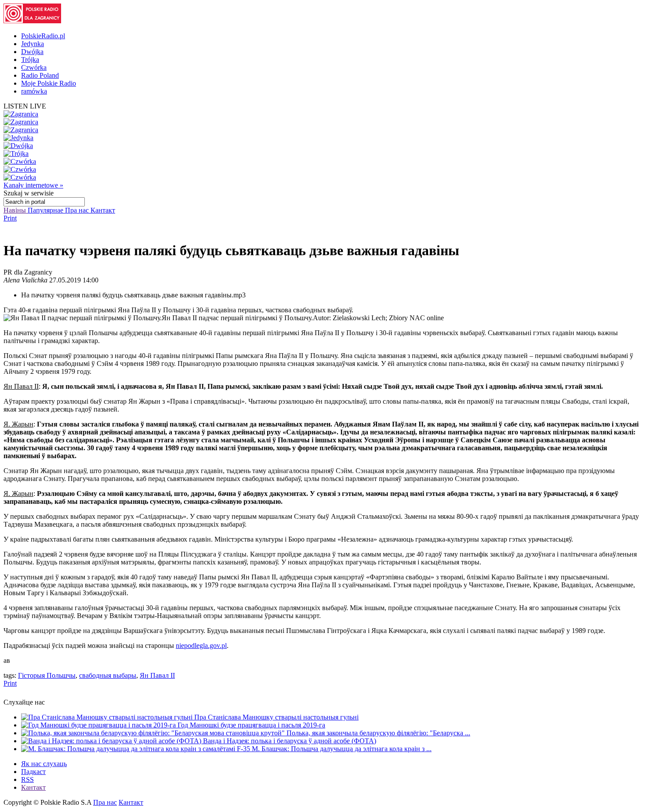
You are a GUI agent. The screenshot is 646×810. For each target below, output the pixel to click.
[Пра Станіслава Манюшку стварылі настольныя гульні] (107, 717)
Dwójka (32, 51)
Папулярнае (46, 210)
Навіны (16, 210)
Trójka (30, 59)
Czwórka (34, 67)
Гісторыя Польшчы (47, 675)
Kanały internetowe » (33, 185)
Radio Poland (40, 75)
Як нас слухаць (44, 763)
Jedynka (32, 43)
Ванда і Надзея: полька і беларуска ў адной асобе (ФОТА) (289, 741)
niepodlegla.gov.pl (201, 645)
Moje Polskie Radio (48, 83)
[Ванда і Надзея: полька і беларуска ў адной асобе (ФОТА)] (112, 741)
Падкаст (33, 771)
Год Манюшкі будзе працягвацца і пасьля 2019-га (251, 725)
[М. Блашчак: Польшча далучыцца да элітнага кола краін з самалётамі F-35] (136, 748)
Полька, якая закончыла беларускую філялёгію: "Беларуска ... (378, 733)
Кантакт (103, 210)
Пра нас (78, 210)
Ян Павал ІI (157, 675)
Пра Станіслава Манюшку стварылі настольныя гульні (276, 717)
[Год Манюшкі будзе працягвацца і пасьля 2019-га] (99, 725)
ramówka (34, 91)
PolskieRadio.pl (43, 36)
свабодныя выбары (107, 675)
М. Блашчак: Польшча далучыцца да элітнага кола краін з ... (342, 748)
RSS (27, 779)
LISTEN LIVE (25, 106)
